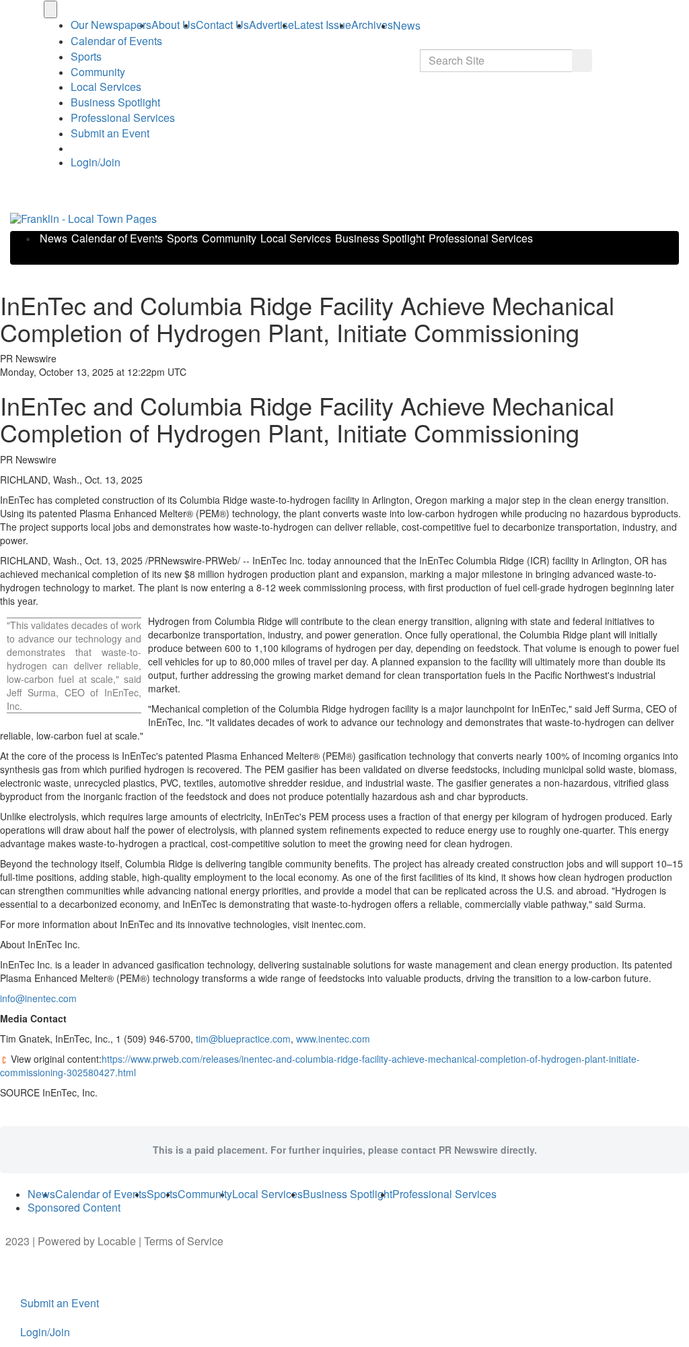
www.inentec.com (333, 1038)
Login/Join (95, 162)
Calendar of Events (117, 238)
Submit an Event (110, 133)
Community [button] (98, 71)
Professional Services (123, 117)
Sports (86, 56)
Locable (117, 1241)
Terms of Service (183, 1241)
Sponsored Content (74, 1207)
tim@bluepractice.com (243, 1038)
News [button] (407, 25)
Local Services (106, 86)
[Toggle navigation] (50, 9)
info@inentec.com (38, 998)
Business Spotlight (115, 102)
